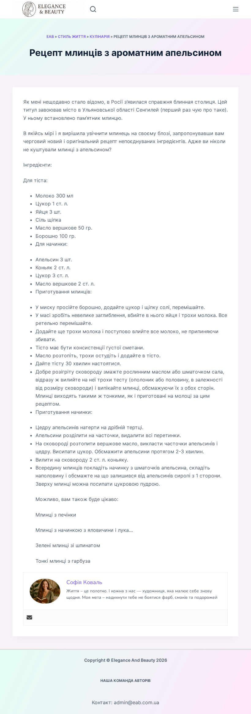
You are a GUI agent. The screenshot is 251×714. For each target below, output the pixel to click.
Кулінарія (100, 36)
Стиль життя (72, 36)
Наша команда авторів (125, 680)
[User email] (29, 618)
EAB (50, 36)
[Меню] (235, 9)
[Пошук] (93, 9)
